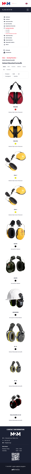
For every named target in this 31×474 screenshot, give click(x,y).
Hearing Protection (11, 58)
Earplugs (7, 31)
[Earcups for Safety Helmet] (15, 298)
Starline (16, 76)
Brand (4, 66)
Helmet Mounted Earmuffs (11, 33)
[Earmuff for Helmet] (15, 230)
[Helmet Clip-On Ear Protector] (15, 93)
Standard (9, 69)
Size (4, 69)
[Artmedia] (15, 469)
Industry (19, 66)
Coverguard (8, 76)
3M (18, 74)
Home (3, 58)
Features (13, 66)
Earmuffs (7, 30)
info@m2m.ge (8, 442)
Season (24, 66)
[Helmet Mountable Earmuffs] (15, 333)
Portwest (7, 74)
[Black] (15, 246)
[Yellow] (15, 144)
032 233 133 (7, 440)
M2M (14, 74)
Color (8, 66)
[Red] (15, 109)
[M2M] (6, 3)
